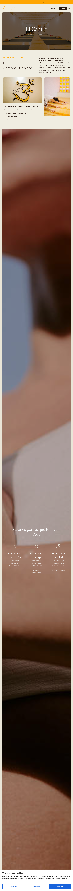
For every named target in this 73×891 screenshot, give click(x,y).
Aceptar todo (59, 886)
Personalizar (13, 886)
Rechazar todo (36, 886)
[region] (36, 880)
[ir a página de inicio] (9, 8)
